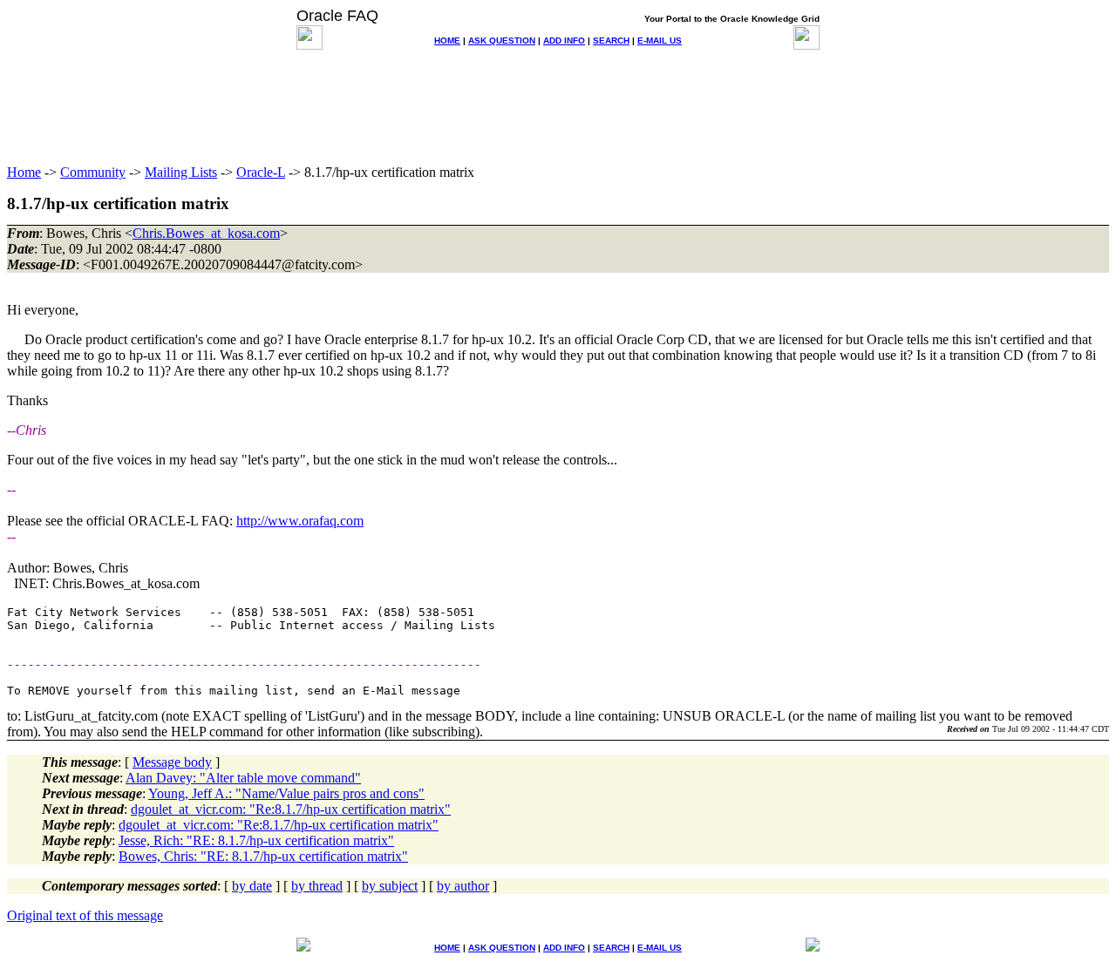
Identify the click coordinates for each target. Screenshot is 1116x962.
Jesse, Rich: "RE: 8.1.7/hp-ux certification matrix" (256, 840)
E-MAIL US (659, 40)
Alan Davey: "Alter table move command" (243, 777)
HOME (447, 40)
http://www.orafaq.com (300, 520)
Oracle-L (260, 172)
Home (24, 172)
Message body (172, 762)
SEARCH (611, 40)
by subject (390, 885)
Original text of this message (85, 915)
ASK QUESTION (501, 40)
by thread (317, 885)
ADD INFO (564, 40)
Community (93, 172)
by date (252, 885)
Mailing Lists (181, 172)
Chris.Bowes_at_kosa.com (206, 233)
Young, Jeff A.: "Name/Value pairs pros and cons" (286, 793)
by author (463, 885)
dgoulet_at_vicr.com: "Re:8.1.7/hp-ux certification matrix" (291, 809)
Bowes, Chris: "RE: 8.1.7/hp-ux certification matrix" (263, 856)
